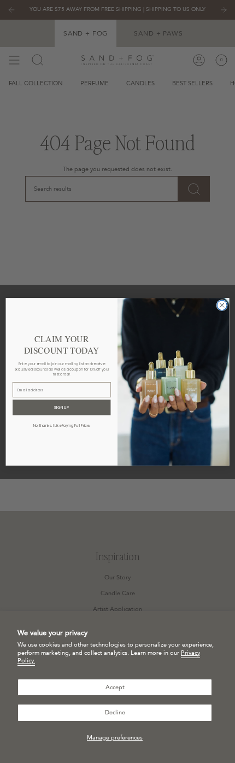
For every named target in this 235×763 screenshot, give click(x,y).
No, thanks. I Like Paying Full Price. (61, 425)
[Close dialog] (222, 305)
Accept (115, 687)
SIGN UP (61, 407)
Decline (115, 712)
